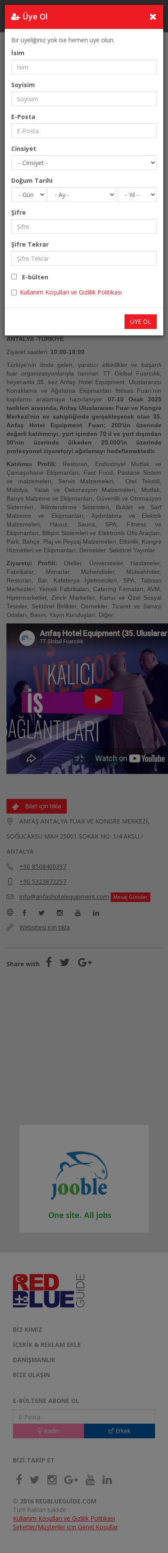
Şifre (18, 212)
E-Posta (23, 117)
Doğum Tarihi (32, 180)
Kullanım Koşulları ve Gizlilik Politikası (71, 292)
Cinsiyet (23, 148)
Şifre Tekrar (30, 244)
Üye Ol (140, 321)
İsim (18, 53)
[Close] (153, 16)
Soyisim (23, 85)
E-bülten (32, 277)
